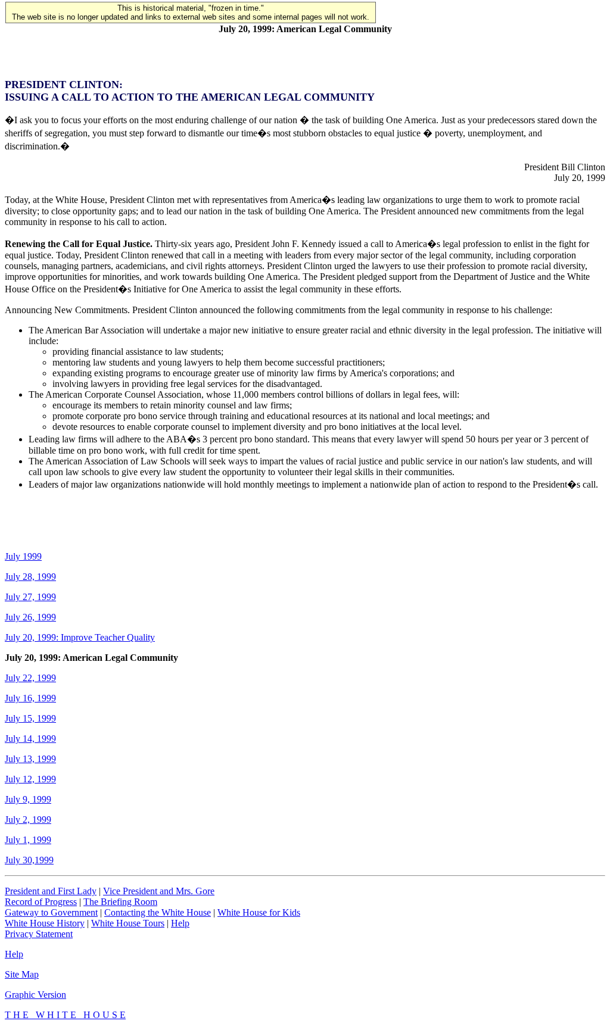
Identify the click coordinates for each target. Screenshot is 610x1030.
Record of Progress (41, 902)
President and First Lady (51, 891)
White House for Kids (258, 912)
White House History (45, 923)
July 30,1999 (29, 860)
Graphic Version (35, 995)
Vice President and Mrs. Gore (158, 891)
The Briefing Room (120, 902)
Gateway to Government (51, 912)
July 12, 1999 (30, 779)
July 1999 (23, 556)
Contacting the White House (157, 912)
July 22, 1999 (30, 678)
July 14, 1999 (30, 739)
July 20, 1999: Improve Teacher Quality (80, 637)
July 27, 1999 (30, 597)
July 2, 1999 (28, 819)
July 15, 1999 (30, 718)
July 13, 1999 (30, 759)
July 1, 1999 (28, 840)
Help (180, 923)
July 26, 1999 (30, 617)
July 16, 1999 (30, 698)
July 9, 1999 (28, 799)
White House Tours (127, 923)
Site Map (22, 974)
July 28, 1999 (30, 577)
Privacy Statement (39, 934)
